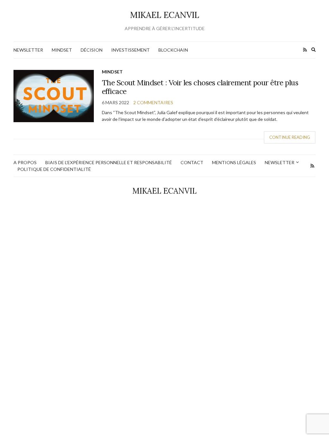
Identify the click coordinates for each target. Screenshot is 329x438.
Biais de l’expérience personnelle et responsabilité (108, 162)
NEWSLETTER (28, 50)
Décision (91, 50)
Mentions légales (234, 162)
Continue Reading (289, 137)
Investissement (130, 50)
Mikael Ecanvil (164, 15)
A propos (25, 162)
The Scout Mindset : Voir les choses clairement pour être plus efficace (200, 87)
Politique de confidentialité (54, 169)
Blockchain (173, 50)
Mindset (62, 50)
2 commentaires (153, 102)
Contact (192, 162)
